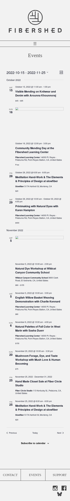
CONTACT (10, 475)
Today (35, 433)
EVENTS (35, 475)
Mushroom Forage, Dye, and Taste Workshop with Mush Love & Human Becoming (37, 359)
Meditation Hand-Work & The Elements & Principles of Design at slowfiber (39, 179)
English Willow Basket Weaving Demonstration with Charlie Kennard (37, 299)
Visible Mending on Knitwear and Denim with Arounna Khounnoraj (35, 93)
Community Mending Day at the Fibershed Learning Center (34, 150)
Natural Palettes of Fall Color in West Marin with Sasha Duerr (37, 328)
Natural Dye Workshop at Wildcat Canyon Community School (35, 270)
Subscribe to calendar (33, 443)
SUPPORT (60, 475)
